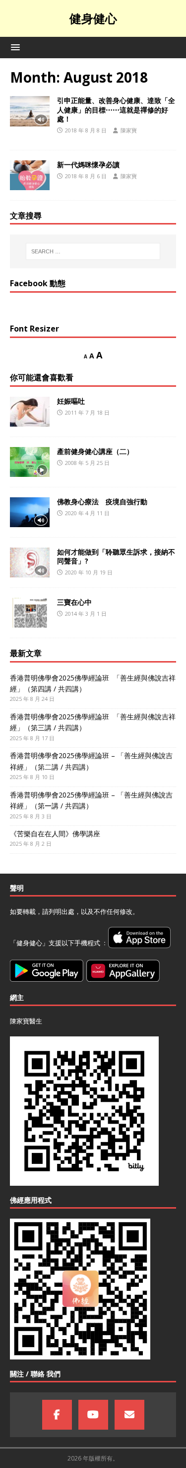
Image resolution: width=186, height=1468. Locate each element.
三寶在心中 (74, 602)
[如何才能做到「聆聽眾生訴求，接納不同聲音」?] (30, 562)
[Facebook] (57, 1415)
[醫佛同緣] (30, 111)
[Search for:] (93, 251)
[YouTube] (93, 1415)
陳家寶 (129, 130)
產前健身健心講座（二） (95, 451)
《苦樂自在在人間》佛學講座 (55, 833)
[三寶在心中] (30, 613)
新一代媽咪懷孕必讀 (88, 164)
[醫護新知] (30, 175)
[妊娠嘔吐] (30, 412)
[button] (13, 47)
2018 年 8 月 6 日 (86, 176)
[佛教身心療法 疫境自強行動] (30, 512)
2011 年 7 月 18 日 (87, 412)
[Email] (129, 1415)
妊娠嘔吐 (71, 401)
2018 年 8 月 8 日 (86, 130)
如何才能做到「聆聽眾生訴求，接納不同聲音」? (116, 556)
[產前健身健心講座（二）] (30, 462)
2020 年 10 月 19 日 (89, 572)
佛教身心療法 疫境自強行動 (102, 501)
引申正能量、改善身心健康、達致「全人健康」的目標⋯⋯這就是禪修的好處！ (116, 109)
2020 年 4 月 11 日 (87, 513)
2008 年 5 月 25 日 (87, 462)
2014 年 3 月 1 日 (86, 613)
